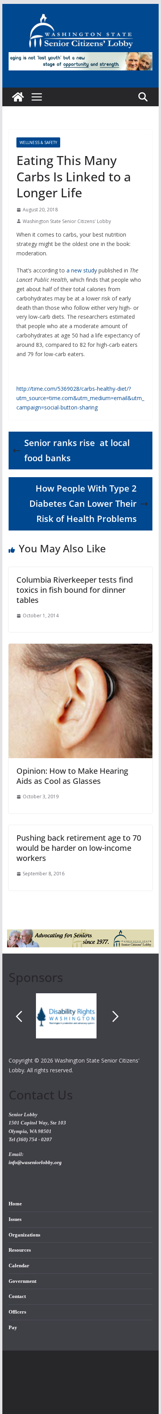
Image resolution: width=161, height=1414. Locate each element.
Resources (20, 1250)
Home (15, 1204)
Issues (15, 1219)
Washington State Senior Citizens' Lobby (67, 221)
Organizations (24, 1235)
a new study (81, 270)
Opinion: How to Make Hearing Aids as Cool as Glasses (72, 776)
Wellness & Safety (38, 142)
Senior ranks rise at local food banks (77, 450)
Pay (13, 1327)
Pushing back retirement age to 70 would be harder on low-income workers (78, 848)
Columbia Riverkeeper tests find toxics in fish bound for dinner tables (74, 589)
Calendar (19, 1265)
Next (115, 1016)
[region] (80, 1024)
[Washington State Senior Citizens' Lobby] (18, 97)
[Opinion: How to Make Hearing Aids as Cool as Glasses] (80, 649)
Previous (19, 1016)
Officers (17, 1312)
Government (22, 1281)
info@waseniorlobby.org (35, 1162)
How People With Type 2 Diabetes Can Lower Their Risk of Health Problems (83, 503)
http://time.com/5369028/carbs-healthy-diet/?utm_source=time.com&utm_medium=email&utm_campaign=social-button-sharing (80, 398)
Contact (17, 1296)
